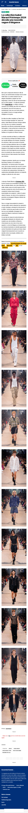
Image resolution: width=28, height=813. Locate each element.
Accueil (3, 9)
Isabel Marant (8, 104)
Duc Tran (5, 30)
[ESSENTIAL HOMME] (14, 2)
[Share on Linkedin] (12, 26)
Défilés (6, 9)
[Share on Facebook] (5, 26)
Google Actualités (14, 85)
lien (9, 735)
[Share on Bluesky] (15, 810)
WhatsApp (6, 85)
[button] (3, 2)
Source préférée (23, 85)
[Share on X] (7, 26)
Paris (10, 9)
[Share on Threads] (12, 810)
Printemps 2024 (20, 181)
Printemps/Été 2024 (6, 752)
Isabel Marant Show (6, 750)
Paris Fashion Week (17, 750)
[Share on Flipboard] (10, 26)
